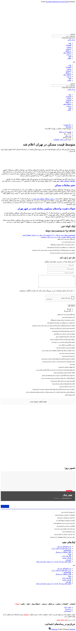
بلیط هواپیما (67, 550)
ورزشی (68, 54)
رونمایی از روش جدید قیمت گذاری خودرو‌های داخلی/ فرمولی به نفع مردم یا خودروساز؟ (53, 389)
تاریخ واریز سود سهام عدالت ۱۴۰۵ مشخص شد (63, 331)
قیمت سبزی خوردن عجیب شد (67, 353)
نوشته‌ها (68, 126)
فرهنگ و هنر (67, 52)
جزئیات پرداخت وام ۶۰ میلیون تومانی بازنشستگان (62, 244)
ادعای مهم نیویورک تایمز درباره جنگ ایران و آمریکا (62, 253)
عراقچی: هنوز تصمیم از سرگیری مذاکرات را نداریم (62, 339)
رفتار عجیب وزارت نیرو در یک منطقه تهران (64, 523)
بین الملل (68, 51)
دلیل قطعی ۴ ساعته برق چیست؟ (66, 367)
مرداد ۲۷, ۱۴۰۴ (56, 498)
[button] (38, 34)
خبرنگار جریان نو (65, 498)
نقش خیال (72, 364)
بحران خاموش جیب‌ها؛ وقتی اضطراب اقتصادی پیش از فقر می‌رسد (58, 350)
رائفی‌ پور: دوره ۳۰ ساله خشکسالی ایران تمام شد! (62, 537)
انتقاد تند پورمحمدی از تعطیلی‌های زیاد (65, 520)
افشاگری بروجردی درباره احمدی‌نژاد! (66, 526)
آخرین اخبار (63, 139)
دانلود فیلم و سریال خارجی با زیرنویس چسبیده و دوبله (53, 561)
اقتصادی (68, 45)
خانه (69, 43)
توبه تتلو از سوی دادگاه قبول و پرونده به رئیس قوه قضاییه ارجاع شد (58, 375)
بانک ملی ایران (66, 556)
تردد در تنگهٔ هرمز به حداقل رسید (67, 345)
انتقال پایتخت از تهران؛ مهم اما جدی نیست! (64, 372)
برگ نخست (67, 125)
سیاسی (68, 47)
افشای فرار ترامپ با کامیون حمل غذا (66, 347)
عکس (69, 58)
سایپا (69, 554)
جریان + (17, 604)
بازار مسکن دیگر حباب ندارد (68, 512)
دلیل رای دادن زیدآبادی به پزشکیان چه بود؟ (64, 534)
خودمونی (68, 560)
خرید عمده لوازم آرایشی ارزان (61, 548)
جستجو (73, 36)
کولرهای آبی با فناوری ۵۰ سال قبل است (65, 515)
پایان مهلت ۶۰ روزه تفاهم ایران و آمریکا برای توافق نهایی (61, 247)
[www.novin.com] (60, 448)
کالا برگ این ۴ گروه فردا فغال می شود (65, 336)
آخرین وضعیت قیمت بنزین (68, 241)
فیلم (69, 56)
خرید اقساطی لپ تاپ (64, 546)
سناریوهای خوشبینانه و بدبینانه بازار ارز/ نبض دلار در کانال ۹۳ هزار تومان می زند (55, 370)
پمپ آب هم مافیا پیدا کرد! (68, 531)
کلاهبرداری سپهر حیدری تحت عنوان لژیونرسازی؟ (63, 381)
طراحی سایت (66, 558)
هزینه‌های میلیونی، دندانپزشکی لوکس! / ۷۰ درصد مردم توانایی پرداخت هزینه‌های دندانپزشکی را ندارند (50, 392)
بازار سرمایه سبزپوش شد (68, 356)
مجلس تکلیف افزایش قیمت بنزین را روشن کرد (63, 342)
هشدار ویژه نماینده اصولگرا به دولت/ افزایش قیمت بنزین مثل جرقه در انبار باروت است (53, 250)
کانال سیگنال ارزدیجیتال (63, 552)
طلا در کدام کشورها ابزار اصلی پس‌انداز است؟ (63, 383)
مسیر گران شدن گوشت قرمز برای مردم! (64, 528)
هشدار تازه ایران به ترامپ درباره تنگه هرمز (64, 334)
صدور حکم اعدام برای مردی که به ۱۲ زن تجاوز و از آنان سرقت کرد (58, 361)
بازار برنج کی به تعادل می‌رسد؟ (67, 386)
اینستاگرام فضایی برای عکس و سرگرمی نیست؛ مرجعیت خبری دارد (58, 378)
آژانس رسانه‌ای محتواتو (62, 620)
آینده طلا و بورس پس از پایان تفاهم (66, 239)
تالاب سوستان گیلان (70, 394)
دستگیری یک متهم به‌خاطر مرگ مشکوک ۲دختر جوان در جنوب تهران (58, 358)
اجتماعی (68, 49)
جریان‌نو (26, 614)
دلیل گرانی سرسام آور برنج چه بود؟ (66, 517)
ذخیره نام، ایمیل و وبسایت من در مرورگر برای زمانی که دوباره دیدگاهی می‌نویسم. (46, 290)
